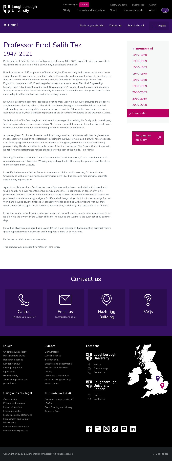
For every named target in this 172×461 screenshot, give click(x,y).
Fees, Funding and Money (58, 407)
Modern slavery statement (17, 415)
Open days (9, 371)
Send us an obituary (143, 137)
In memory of (142, 48)
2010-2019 (139, 99)
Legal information (13, 407)
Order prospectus (12, 367)
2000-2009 (139, 92)
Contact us (115, 25)
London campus (11, 363)
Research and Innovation (90, 10)
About (153, 10)
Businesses (138, 4)
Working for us (53, 355)
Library (48, 371)
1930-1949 (139, 55)
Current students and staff (59, 399)
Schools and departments (59, 363)
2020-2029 (139, 105)
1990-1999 (139, 86)
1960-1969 (139, 67)
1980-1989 (139, 80)
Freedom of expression (15, 430)
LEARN (48, 403)
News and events (132, 10)
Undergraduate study (14, 351)
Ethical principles (12, 411)
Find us (97, 364)
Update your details (92, 25)
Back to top (162, 453)
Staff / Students (118, 4)
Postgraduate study (14, 355)
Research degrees (13, 359)
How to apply (10, 375)
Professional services (56, 367)
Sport (113, 10)
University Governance (57, 375)
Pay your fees (52, 411)
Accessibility (10, 399)
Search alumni (135, 25)
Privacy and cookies (14, 403)
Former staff (139, 113)
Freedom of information (16, 426)
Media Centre (52, 383)
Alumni (153, 4)
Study (66, 10)
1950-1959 (139, 61)
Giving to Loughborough (58, 379)
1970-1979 (139, 74)
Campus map (101, 368)
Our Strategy (52, 351)
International (51, 359)
